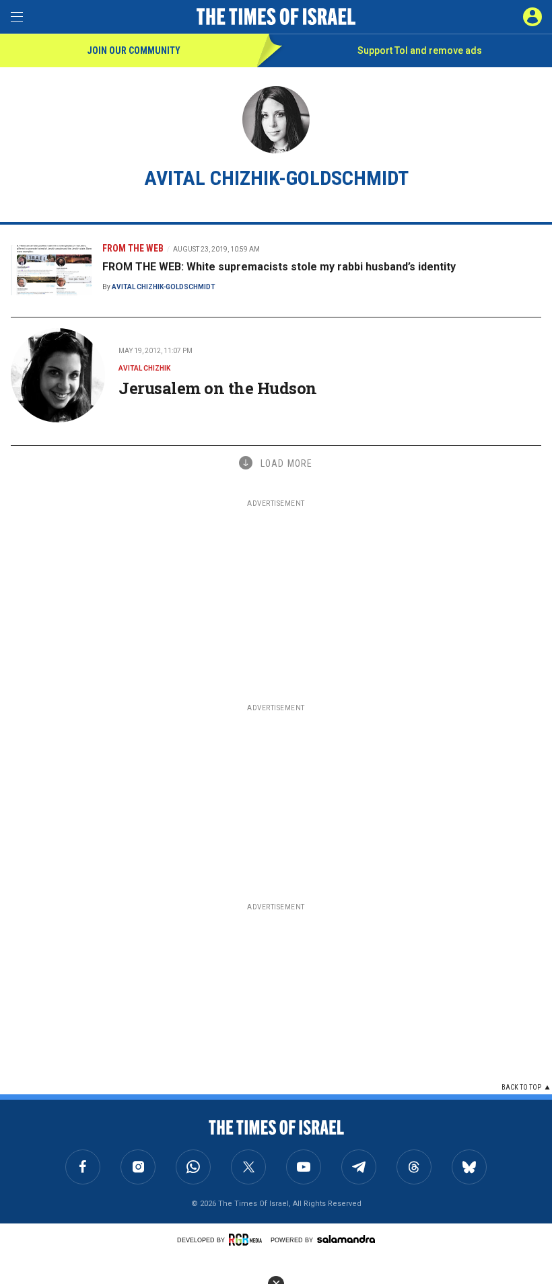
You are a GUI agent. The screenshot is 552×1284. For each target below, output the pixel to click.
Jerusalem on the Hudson (217, 388)
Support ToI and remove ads (419, 50)
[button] (532, 16)
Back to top (521, 1087)
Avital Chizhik (144, 368)
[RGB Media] (248, 1240)
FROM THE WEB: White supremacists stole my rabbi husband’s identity (279, 266)
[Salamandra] (346, 1239)
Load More (286, 463)
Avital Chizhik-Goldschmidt (163, 287)
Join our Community (133, 50)
